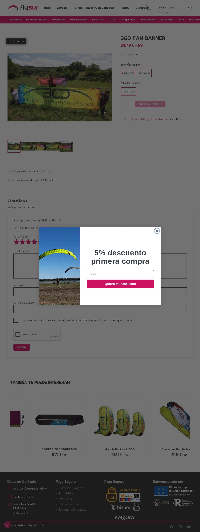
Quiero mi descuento (120, 284)
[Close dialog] (157, 231)
